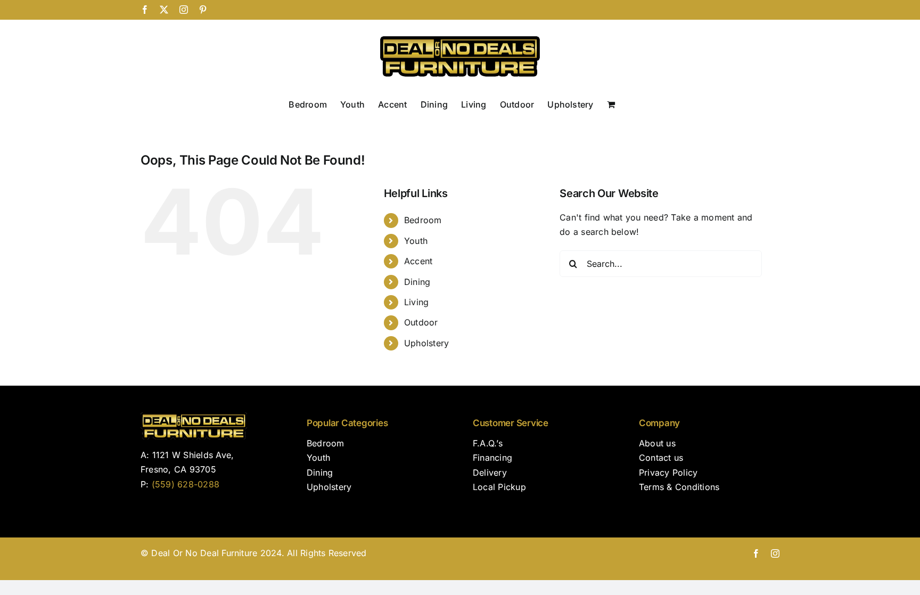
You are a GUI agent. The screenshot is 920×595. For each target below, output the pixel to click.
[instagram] (775, 553)
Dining (417, 281)
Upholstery (426, 343)
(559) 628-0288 (185, 484)
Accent (418, 261)
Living (416, 302)
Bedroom (423, 220)
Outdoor (421, 322)
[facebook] (756, 553)
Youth (416, 240)
